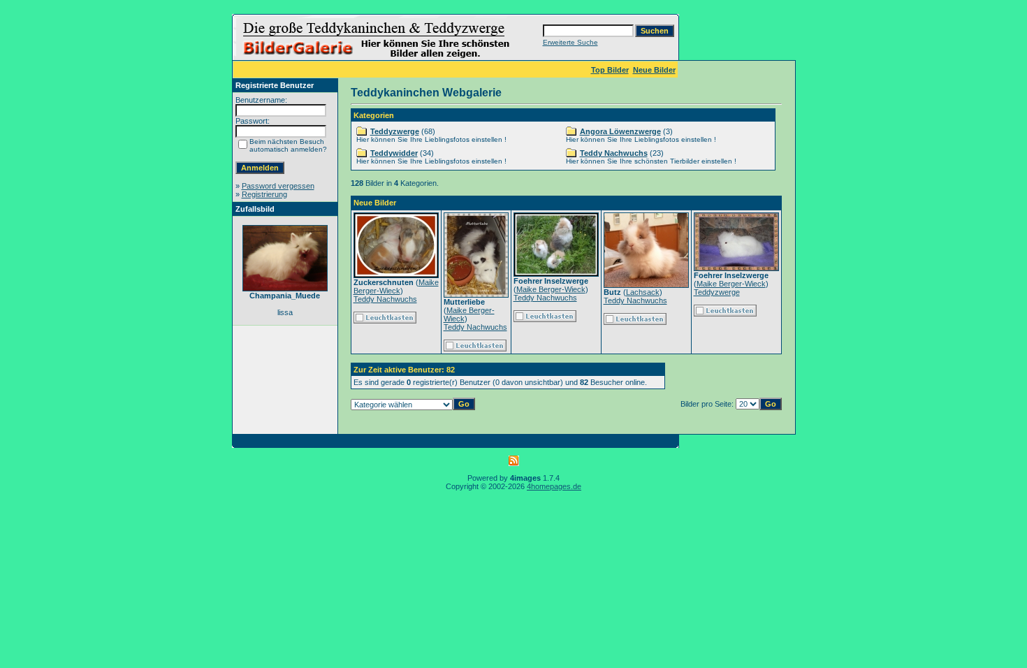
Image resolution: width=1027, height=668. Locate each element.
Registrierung (264, 194)
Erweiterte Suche (570, 42)
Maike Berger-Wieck (396, 286)
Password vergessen (278, 186)
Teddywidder (394, 153)
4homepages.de (554, 486)
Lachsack (643, 292)
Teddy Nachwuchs (614, 153)
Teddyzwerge (394, 131)
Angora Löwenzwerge (620, 131)
